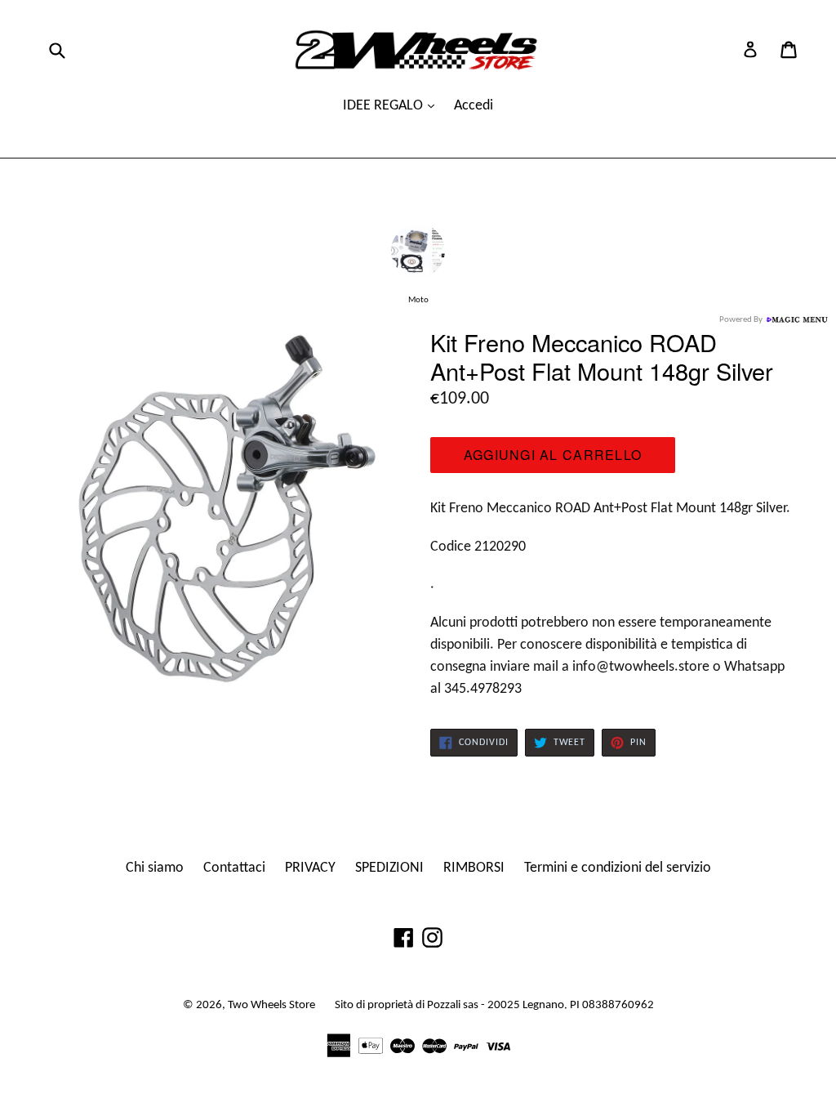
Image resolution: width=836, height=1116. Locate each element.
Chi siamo (155, 868)
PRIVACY (310, 868)
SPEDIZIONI (389, 868)
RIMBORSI (474, 868)
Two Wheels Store (271, 1005)
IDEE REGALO (384, 106)
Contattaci (234, 868)
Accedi (473, 106)
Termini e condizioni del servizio (617, 868)
